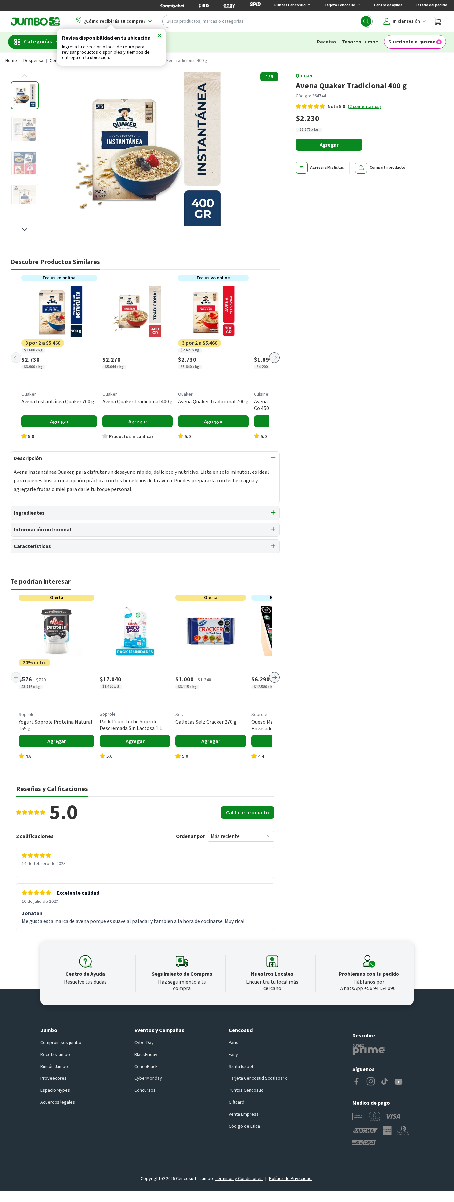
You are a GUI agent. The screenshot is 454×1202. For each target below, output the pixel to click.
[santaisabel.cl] (172, 5)
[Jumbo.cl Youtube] (398, 1082)
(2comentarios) (364, 106)
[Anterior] (16, 357)
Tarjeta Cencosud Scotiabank (258, 1078)
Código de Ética (244, 1126)
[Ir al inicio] (35, 21)
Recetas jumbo (55, 1054)
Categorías (38, 42)
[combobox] (267, 21)
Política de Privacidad (290, 1178)
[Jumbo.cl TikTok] (384, 1082)
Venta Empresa (244, 1114)
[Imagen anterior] (25, 76)
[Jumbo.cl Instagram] (370, 1082)
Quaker (304, 75)
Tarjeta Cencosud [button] (339, 5)
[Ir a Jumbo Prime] (368, 1049)
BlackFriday (145, 1054)
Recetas (326, 41)
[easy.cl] (229, 5)
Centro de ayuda (388, 5)
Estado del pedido (431, 5)
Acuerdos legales (57, 1102)
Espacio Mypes (55, 1090)
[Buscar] (366, 21)
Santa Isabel (241, 1066)
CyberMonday (148, 1078)
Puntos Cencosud (246, 1090)
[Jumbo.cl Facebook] (356, 1082)
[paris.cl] (204, 5)
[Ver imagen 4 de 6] (24, 197)
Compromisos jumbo (60, 1042)
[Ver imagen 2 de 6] (24, 129)
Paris (233, 1042)
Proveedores (53, 1078)
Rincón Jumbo (54, 1066)
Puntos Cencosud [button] (290, 5)
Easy (233, 1054)
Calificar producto (247, 812)
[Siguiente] (274, 357)
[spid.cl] (255, 5)
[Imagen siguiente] (25, 229)
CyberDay (144, 1042)
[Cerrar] (159, 37)
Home (11, 60)
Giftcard (236, 1102)
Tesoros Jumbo (360, 41)
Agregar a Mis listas (327, 167)
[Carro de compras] (437, 21)
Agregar (329, 145)
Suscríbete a (403, 41)
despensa (33, 60)
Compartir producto (387, 167)
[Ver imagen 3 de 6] (24, 163)
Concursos (145, 1090)
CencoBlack (146, 1066)
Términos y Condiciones (239, 1178)
